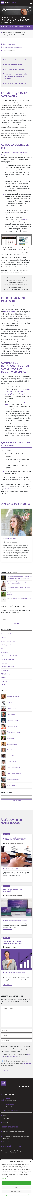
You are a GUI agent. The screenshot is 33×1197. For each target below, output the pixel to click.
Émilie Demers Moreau (9, 44)
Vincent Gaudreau (12, 785)
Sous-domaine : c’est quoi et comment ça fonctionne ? (18, 594)
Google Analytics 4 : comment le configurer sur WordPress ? (14, 942)
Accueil (3, 26)
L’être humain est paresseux (15, 69)
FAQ (2, 648)
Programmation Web (7, 667)
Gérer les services (6, 1179)
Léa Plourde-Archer (13, 762)
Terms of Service (12, 1056)
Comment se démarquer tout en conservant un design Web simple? (16, 76)
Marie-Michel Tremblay (14, 774)
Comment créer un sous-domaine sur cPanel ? (19, 587)
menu (25, 219)
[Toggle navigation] (31, 3)
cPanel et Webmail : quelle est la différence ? (19, 598)
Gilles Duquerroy (12, 750)
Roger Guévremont (13, 780)
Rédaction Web (6, 674)
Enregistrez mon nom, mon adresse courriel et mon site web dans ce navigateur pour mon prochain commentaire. (16, 1049)
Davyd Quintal (11, 708)
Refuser (17, 1187)
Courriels (4, 637)
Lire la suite (7, 879)
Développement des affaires (9, 645)
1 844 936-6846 (10, 1094)
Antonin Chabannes (13, 697)
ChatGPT (10, 703)
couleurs (20, 391)
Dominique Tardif (12, 726)
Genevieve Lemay (12, 744)
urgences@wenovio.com (12, 1106)
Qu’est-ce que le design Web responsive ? (12, 890)
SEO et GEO (6, 1119)
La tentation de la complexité (16, 60)
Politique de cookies (8, 1195)
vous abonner (27, 1063)
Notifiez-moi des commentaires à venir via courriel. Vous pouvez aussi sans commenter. (16, 1063)
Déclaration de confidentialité (21, 1195)
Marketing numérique (7, 659)
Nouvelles (4, 663)
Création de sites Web (9, 47)
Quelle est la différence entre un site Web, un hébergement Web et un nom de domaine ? (19, 577)
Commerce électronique (8, 634)
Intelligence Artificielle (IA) (9, 656)
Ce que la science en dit (13, 65)
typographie (9, 394)
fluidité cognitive (9, 312)
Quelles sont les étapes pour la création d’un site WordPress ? (14, 839)
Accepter (16, 1183)
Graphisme (19, 47)
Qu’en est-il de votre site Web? (16, 83)
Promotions (4, 670)
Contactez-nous (11, 489)
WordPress (4, 685)
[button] (30, 1161)
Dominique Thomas (12, 720)
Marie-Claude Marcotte (14, 768)
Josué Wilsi (10, 756)
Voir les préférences (16, 1191)
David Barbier (11, 714)
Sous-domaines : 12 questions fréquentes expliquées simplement (18, 583)
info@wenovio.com (10, 1100)
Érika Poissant (11, 738)
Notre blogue (9, 26)
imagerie (23, 394)
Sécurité (3, 678)
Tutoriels (4, 681)
